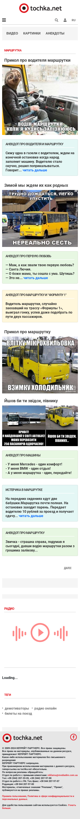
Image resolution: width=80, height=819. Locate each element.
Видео (12, 33)
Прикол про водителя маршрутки (37, 60)
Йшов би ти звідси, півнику (31, 400)
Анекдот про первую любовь (28, 256)
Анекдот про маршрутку (25, 533)
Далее (67, 568)
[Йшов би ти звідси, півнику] (40, 425)
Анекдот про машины (23, 455)
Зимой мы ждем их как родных (36, 185)
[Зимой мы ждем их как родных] (40, 218)
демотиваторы (17, 708)
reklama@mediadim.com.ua (63, 775)
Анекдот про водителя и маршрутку (34, 144)
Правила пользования (14, 796)
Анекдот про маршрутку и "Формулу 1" (36, 295)
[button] (65, 20)
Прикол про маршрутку (27, 331)
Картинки (32, 33)
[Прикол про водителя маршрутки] (40, 100)
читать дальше (35, 170)
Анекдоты (55, 33)
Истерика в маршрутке (24, 490)
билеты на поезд (18, 713)
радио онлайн (45, 708)
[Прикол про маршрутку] (40, 364)
